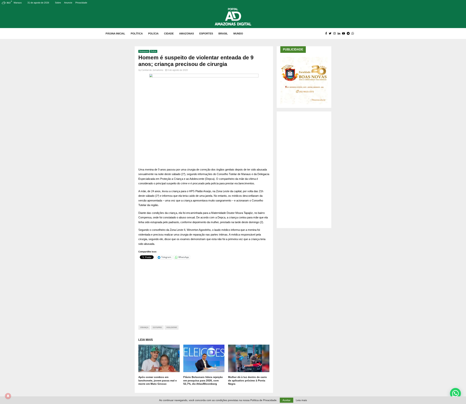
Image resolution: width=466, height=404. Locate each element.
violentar (171, 327)
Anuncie (68, 2)
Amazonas (186, 33)
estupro (157, 327)
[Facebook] (327, 33)
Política (137, 33)
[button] (455, 393)
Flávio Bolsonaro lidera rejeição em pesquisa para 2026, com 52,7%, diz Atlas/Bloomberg (203, 380)
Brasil (223, 33)
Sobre (58, 2)
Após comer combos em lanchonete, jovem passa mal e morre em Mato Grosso (157, 380)
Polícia (153, 33)
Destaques (143, 51)
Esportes (206, 33)
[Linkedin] (340, 33)
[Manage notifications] (8, 396)
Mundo (238, 33)
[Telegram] (349, 33)
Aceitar (287, 400)
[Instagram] (335, 33)
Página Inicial (115, 33)
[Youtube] (344, 33)
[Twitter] (331, 33)
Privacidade (81, 2)
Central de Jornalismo (152, 70)
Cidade (169, 33)
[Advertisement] (203, 289)
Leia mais (301, 400)
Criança (144, 327)
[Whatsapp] (354, 33)
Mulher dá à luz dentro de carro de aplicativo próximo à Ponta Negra (247, 380)
